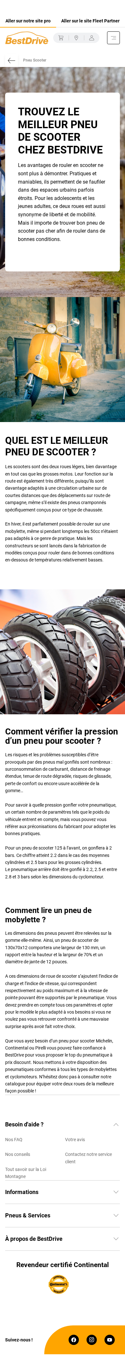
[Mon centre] (76, 38)
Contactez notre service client (88, 1158)
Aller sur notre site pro (28, 20)
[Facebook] (74, 1340)
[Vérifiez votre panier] (61, 38)
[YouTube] (109, 1340)
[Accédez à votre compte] (91, 38)
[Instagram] (92, 1340)
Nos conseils (17, 1154)
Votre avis (75, 1139)
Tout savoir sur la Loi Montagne (25, 1173)
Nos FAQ (13, 1139)
